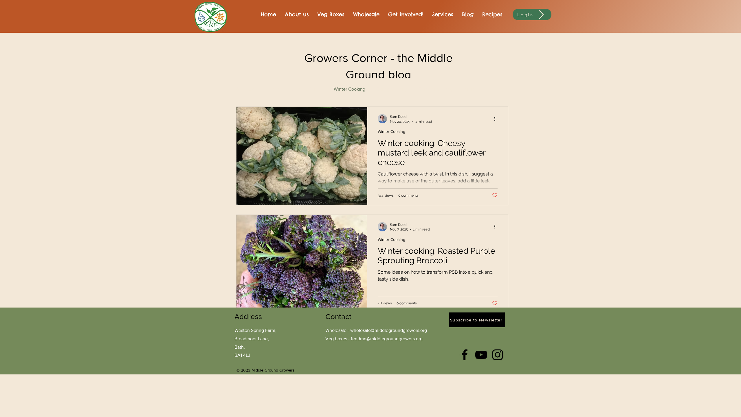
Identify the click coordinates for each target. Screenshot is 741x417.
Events (272, 89)
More (470, 89)
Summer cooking (436, 89)
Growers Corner (306, 89)
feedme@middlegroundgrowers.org (387, 338)
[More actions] (496, 118)
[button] (501, 90)
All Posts (245, 89)
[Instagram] (497, 355)
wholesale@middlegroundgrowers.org (388, 330)
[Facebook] (464, 355)
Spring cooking (392, 89)
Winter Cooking (349, 89)
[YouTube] (481, 355)
